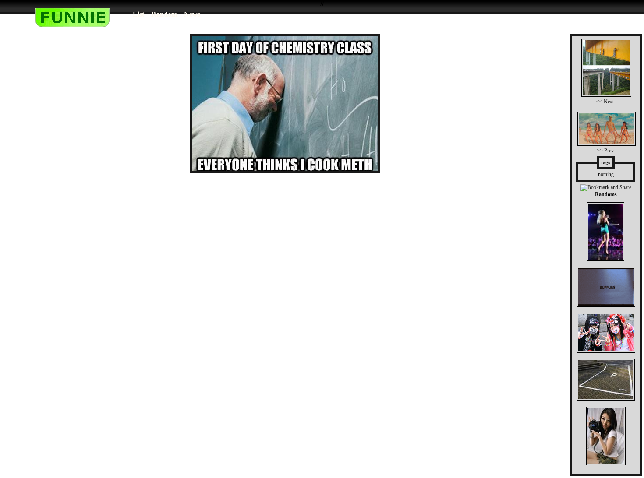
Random (164, 14)
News (192, 14)
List (138, 14)
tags (605, 162)
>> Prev (605, 151)
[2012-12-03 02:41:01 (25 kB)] (285, 170)
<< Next (605, 101)
